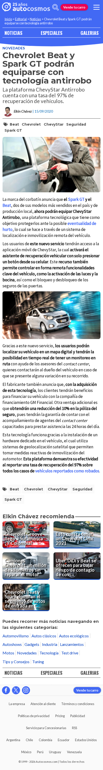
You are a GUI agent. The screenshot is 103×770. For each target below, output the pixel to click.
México (26, 752)
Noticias (35, 19)
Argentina (13, 740)
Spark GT (13, 130)
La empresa (17, 704)
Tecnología (49, 652)
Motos (8, 652)
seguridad (76, 124)
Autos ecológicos (74, 635)
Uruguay (55, 752)
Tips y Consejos (16, 661)
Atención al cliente (43, 704)
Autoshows (12, 644)
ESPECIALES (51, 32)
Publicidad (77, 716)
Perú (40, 752)
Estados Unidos (86, 740)
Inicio (8, 19)
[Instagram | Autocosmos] (26, 690)
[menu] (96, 7)
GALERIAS (89, 32)
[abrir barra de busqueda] (55, 7)
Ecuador (64, 740)
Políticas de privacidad (34, 716)
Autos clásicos (44, 635)
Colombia (45, 740)
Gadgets (31, 644)
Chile (29, 740)
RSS (74, 728)
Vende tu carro (74, 7)
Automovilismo (15, 635)
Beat (14, 124)
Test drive (69, 652)
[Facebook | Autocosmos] (6, 690)
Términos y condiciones (77, 704)
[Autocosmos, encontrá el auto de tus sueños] (26, 7)
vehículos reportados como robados (67, 471)
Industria (49, 644)
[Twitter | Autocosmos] (16, 690)
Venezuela (74, 752)
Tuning (38, 661)
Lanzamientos (72, 644)
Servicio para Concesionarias (46, 728)
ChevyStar (54, 124)
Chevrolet (31, 124)
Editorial (21, 19)
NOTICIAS (13, 32)
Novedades (13, 48)
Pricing (60, 716)
